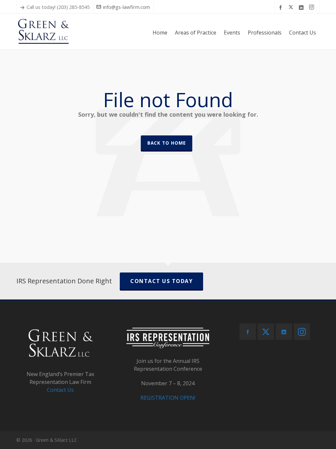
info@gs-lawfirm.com (126, 7)
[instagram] (312, 7)
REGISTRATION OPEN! (167, 397)
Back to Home (166, 143)
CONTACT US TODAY (161, 281)
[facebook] (281, 7)
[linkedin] (302, 7)
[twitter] (291, 7)
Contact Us (60, 389)
